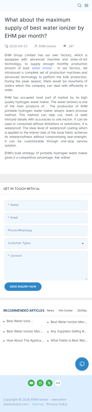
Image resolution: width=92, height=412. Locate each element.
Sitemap (38, 404)
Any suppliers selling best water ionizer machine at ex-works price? (70, 331)
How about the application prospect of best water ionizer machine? (26, 340)
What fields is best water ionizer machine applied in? (70, 340)
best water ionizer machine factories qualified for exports (26, 331)
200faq (81, 310)
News (50, 310)
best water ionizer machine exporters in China (70, 322)
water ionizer (42, 68)
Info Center (66, 310)
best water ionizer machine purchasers (20, 321)
